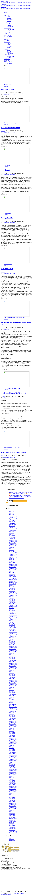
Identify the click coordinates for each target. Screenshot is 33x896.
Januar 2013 (12, 678)
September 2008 (13, 742)
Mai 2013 (11, 673)
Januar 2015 (12, 644)
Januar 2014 (12, 661)
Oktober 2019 (12, 581)
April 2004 (12, 813)
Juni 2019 (11, 586)
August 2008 (12, 743)
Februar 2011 (12, 704)
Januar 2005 (12, 801)
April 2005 (12, 797)
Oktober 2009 (12, 724)
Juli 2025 (11, 511)
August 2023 (12, 530)
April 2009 (12, 732)
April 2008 (12, 749)
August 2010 (12, 711)
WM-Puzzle (7, 165)
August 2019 (12, 584)
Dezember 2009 (13, 721)
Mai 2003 (11, 824)
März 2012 (12, 692)
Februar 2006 (12, 783)
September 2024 (13, 519)
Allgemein (6, 94)
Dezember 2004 (13, 803)
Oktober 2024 (12, 517)
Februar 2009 (12, 735)
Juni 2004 (11, 811)
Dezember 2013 (13, 663)
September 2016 (13, 618)
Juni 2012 (11, 688)
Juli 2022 (11, 547)
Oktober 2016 (12, 616)
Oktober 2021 (12, 555)
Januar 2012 (12, 695)
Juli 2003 (11, 823)
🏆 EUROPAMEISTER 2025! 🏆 (18, 493)
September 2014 (13, 650)
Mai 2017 (11, 609)
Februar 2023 (12, 538)
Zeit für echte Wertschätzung (16, 498)
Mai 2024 (11, 520)
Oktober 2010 (12, 708)
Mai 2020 (11, 572)
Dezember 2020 (13, 564)
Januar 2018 (12, 603)
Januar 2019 (12, 591)
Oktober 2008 (12, 741)
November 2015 (13, 632)
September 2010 (13, 709)
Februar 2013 (12, 677)
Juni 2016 (11, 622)
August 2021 (12, 558)
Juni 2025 (11, 513)
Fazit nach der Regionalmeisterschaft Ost (14, 317)
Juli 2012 (11, 687)
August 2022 (12, 545)
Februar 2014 (12, 660)
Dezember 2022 (13, 540)
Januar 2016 (12, 629)
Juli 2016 (11, 620)
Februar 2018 (12, 602)
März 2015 (12, 643)
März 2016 (12, 626)
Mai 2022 (11, 550)
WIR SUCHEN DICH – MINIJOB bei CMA (20, 492)
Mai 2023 (11, 534)
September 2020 (13, 568)
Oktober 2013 (12, 666)
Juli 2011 (11, 697)
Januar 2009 (12, 736)
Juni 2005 (11, 794)
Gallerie (6, 86)
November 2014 (13, 647)
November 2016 (13, 615)
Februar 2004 (12, 815)
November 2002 (13, 832)
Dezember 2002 (13, 831)
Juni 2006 (11, 777)
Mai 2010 (11, 714)
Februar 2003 (12, 828)
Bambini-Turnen (8, 84)
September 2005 (13, 790)
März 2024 (12, 523)
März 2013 (12, 675)
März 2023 (12, 537)
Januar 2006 (12, 784)
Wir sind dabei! (8, 264)
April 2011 (12, 701)
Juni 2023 (11, 533)
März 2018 (12, 601)
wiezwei (3, 92)
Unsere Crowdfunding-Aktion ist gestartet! (20, 496)
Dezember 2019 (13, 578)
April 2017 (12, 610)
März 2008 (12, 750)
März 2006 (12, 782)
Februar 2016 (12, 627)
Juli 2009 (11, 728)
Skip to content (4, 1)
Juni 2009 (11, 729)
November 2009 (13, 722)
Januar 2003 (12, 830)
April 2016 (12, 625)
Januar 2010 (12, 719)
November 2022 (13, 541)
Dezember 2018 (13, 592)
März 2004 (12, 814)
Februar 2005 (12, 800)
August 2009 (12, 726)
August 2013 (12, 668)
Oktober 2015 (12, 633)
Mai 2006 (11, 779)
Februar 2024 (12, 524)
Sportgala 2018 (8, 213)
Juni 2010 (11, 712)
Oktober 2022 (12, 543)
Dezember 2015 (13, 630)
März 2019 (12, 589)
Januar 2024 (12, 526)
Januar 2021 (12, 562)
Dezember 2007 (13, 755)
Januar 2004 (12, 817)
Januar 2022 (12, 551)
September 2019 (13, 582)
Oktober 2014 (12, 649)
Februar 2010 (12, 718)
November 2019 (13, 579)
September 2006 (13, 773)
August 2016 (12, 619)
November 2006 (13, 770)
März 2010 (12, 717)
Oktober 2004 (12, 806)
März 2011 (12, 702)
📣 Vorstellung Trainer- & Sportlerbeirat (19, 495)
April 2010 (12, 715)
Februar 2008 (12, 752)
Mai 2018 (11, 598)
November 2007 (13, 756)
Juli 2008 (11, 745)
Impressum (17, 893)
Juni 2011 (11, 698)
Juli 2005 (11, 793)
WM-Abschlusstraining (10, 122)
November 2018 (13, 593)
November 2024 (13, 516)
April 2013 (12, 674)
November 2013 (13, 664)
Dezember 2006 (13, 769)
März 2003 (12, 827)
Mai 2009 (11, 731)
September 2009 (13, 725)
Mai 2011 (11, 700)
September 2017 (13, 606)
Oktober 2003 (12, 820)
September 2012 (13, 684)
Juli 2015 (11, 637)
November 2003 (13, 818)
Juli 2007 (11, 762)
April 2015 (12, 642)
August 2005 (12, 791)
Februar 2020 (12, 577)
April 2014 (12, 657)
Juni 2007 (11, 763)
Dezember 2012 (13, 680)
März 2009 (12, 733)
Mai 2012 (11, 690)
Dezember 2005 (13, 786)
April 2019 (12, 588)
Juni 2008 (11, 746)
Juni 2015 (11, 639)
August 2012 (12, 685)
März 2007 (12, 766)
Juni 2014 (11, 654)
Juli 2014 (11, 653)
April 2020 (12, 574)
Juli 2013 (11, 670)
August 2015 (12, 636)
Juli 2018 (11, 596)
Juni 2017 (11, 608)
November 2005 (13, 787)
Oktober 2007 (12, 758)
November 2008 (13, 739)
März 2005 (12, 799)
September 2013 (13, 667)
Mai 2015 (11, 640)
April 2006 (12, 780)
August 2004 (12, 808)
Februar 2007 (12, 767)
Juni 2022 (11, 548)
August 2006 (12, 774)
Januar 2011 (12, 705)
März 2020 (12, 575)
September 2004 (13, 807)
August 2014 (12, 651)
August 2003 (12, 821)
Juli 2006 (11, 776)
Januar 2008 (12, 753)
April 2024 (12, 521)
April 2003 (12, 825)
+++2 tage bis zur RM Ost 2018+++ (13, 388)
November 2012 (13, 681)
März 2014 (12, 659)
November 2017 (13, 605)
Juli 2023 (11, 531)
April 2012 (12, 691)
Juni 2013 (11, 671)
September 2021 (13, 557)
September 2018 (13, 595)
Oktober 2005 (12, 789)
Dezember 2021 (13, 552)
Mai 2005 (11, 796)
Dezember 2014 (13, 646)
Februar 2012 (12, 694)
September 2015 (13, 634)
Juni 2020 (11, 571)
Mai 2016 (11, 623)
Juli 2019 (11, 585)
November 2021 (13, 554)
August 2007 (12, 760)
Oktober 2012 (12, 683)
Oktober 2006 (12, 772)
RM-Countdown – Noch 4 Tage (12, 447)
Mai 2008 (11, 748)
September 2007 (13, 759)
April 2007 (12, 765)
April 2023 (12, 536)
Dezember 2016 (13, 613)
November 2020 (13, 565)
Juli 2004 (11, 810)
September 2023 (13, 528)
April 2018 (12, 599)
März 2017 (12, 612)
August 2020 (12, 569)
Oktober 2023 (12, 527)
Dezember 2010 (13, 707)
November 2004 (13, 804)
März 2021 (12, 561)
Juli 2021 (11, 560)
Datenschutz (23, 893)
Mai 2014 (11, 656)
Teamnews (12, 94)
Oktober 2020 (12, 567)
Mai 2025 (11, 514)
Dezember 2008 (13, 738)
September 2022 (13, 544)
